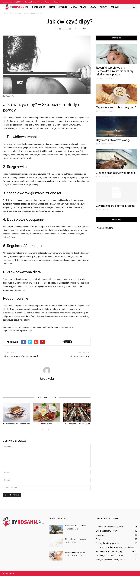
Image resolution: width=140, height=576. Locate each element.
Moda (74, 7)
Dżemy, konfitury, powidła (107, 543)
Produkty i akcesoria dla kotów (109, 555)
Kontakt (56, 2)
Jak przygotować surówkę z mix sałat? (20, 356)
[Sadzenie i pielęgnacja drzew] (56, 529)
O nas (40, 2)
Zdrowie (115, 7)
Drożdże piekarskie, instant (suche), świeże (115, 547)
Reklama (48, 2)
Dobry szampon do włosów (75, 552)
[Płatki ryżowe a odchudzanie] (56, 542)
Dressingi (100, 535)
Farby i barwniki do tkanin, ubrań (110, 559)
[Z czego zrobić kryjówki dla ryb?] (116, 159)
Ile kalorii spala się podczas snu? (16, 424)
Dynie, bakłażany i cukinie (107, 530)
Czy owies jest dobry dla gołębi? (116, 107)
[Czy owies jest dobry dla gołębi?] (116, 94)
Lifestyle (62, 7)
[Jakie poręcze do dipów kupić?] (77, 412)
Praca (83, 7)
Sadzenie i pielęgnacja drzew (75, 526)
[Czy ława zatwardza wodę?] (116, 126)
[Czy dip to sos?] (46, 412)
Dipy (98, 539)
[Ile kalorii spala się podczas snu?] (16, 412)
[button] (133, 7)
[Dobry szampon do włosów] (56, 555)
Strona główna (30, 2)
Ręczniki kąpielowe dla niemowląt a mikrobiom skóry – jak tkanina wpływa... (116, 71)
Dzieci (52, 7)
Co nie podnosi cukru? (80, 356)
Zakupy (103, 7)
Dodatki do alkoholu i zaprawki (109, 526)
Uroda (93, 7)
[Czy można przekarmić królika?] (116, 192)
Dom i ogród (38, 7)
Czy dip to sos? (46, 424)
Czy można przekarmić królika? (115, 205)
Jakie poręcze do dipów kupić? (77, 424)
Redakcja (47, 378)
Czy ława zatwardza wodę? (113, 140)
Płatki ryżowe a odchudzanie (75, 539)
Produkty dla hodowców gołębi (109, 551)
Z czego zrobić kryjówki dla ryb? (116, 172)
